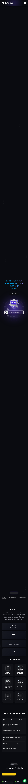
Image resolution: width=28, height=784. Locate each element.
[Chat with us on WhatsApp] (24, 780)
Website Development (9, 774)
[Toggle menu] (25, 3)
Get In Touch (14, 293)
